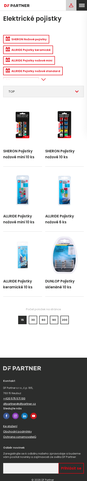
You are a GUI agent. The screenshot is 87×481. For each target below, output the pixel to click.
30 (33, 320)
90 (54, 320)
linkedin (24, 416)
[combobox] (43, 91)
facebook (6, 416)
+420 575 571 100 (14, 398)
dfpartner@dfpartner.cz (19, 404)
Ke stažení (10, 426)
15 (22, 320)
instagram (15, 416)
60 (43, 320)
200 (64, 320)
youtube (33, 416)
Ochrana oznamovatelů (19, 437)
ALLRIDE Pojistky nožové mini (31, 60)
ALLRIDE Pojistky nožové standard (35, 71)
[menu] (81, 5)
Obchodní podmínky (17, 432)
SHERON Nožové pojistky (29, 39)
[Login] (71, 5)
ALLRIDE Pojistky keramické (30, 50)
